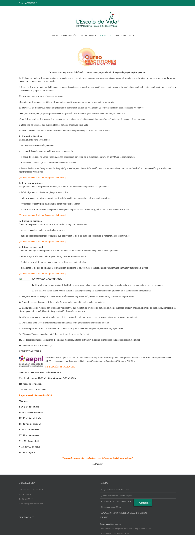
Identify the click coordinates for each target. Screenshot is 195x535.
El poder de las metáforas (111, 507)
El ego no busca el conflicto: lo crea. (115, 490)
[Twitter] (23, 524)
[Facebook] (20, 524)
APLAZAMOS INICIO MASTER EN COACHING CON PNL (124, 513)
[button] (139, 35)
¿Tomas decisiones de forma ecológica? (116, 495)
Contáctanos (144, 503)
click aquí (59, 273)
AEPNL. (73, 357)
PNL (24, 78)
